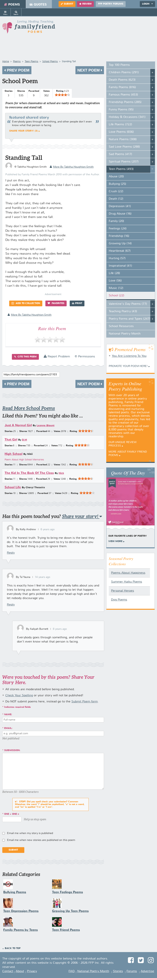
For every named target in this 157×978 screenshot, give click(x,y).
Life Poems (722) (120, 124)
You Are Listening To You (129, 356)
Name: (8, 714)
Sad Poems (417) (120, 154)
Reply (11, 552)
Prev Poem (17, 70)
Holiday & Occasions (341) (127, 117)
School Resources (121, 326)
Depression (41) (120, 206)
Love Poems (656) (121, 132)
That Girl (11, 439)
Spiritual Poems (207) (124, 161)
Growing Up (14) (120, 243)
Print (78, 303)
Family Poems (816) (122, 87)
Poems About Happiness (128, 572)
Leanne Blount (45, 425)
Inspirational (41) (120, 265)
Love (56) (115, 280)
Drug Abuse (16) (120, 213)
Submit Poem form (84, 701)
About (20, 971)
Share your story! (80, 516)
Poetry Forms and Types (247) (129, 318)
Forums (132, 971)
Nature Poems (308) (123, 139)
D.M (24, 440)
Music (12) (116, 288)
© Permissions (85, 356)
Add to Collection (27, 303)
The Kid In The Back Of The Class (29, 473)
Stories (118, 971)
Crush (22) (116, 191)
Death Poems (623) (122, 79)
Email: (8, 728)
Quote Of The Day (128, 473)
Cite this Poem (27, 357)
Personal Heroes (122, 590)
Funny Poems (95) (121, 109)
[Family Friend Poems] (28, 28)
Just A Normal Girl (18, 425)
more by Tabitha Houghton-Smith (73, 167)
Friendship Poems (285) (125, 102)
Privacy (32, 971)
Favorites (57, 303)
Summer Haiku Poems (126, 581)
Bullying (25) (117, 184)
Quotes (40, 4)
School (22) (116, 295)
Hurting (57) (117, 258)
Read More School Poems (28, 408)
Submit (68, 4)
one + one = (11, 814)
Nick (61, 473)
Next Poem (89, 70)
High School (13, 454)
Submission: (12, 750)
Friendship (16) (119, 236)
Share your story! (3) (23, 131)
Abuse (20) (116, 176)
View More (115, 541)
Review (87, 4)
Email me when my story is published (30, 833)
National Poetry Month (125, 333)
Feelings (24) (118, 228)
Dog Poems (119, 599)
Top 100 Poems (119, 65)
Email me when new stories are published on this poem (41, 840)
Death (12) (116, 198)
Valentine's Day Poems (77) (128, 304)
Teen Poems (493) (121, 169)
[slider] (62, 94)
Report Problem (58, 356)
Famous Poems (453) (123, 94)
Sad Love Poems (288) (124, 146)
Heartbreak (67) (120, 251)
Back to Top (12, 948)
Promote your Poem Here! (128, 366)
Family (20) (116, 221)
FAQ (71, 971)
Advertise (147, 971)
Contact (7, 971)
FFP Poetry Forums (110, 4)
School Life (13, 487)
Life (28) (114, 273)
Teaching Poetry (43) (123, 311)
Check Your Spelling (19, 695)
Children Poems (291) (124, 72)
